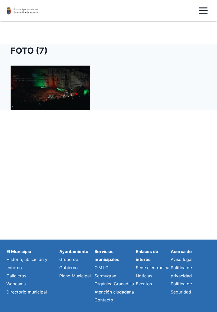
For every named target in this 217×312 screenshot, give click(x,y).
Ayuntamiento (73, 251)
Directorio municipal (26, 292)
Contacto (103, 299)
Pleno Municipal (75, 275)
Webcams (16, 283)
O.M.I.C (101, 267)
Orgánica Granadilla (114, 283)
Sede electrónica (152, 267)
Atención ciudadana (114, 292)
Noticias (144, 275)
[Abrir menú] (203, 10)
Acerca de (181, 251)
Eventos (144, 283)
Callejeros (16, 275)
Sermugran (105, 275)
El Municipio (18, 251)
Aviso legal (181, 259)
